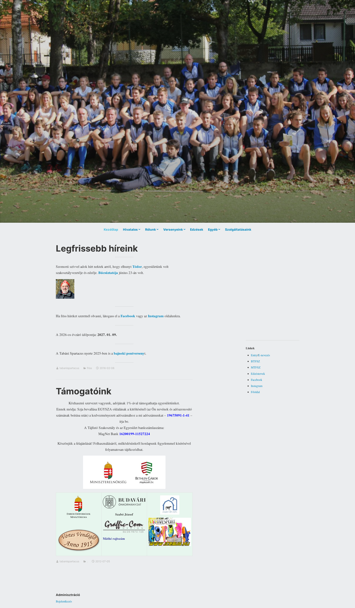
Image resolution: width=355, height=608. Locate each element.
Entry (254, 355)
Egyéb (213, 229)
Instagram (256, 386)
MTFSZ (256, 367)
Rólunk (150, 229)
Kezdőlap (111, 229)
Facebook (256, 380)
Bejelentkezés (64, 601)
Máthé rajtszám (114, 538)
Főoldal (255, 392)
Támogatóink (83, 391)
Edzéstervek (258, 373)
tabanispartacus (69, 368)
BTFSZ (255, 361)
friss (89, 368)
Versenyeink (173, 229)
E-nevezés (264, 355)
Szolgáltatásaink (238, 229)
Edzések (196, 229)
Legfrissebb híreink (97, 248)
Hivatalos (130, 229)
